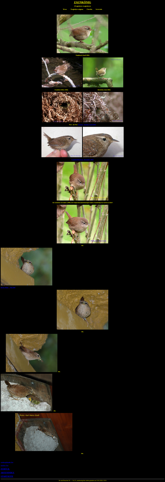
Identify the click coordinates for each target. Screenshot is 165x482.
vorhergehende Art (7, 462)
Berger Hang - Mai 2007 (8, 287)
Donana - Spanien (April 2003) (87, 124)
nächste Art (4, 465)
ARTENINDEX (7, 473)
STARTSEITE (7, 476)
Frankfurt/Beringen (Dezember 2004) (82, 159)
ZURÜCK (5, 469)
